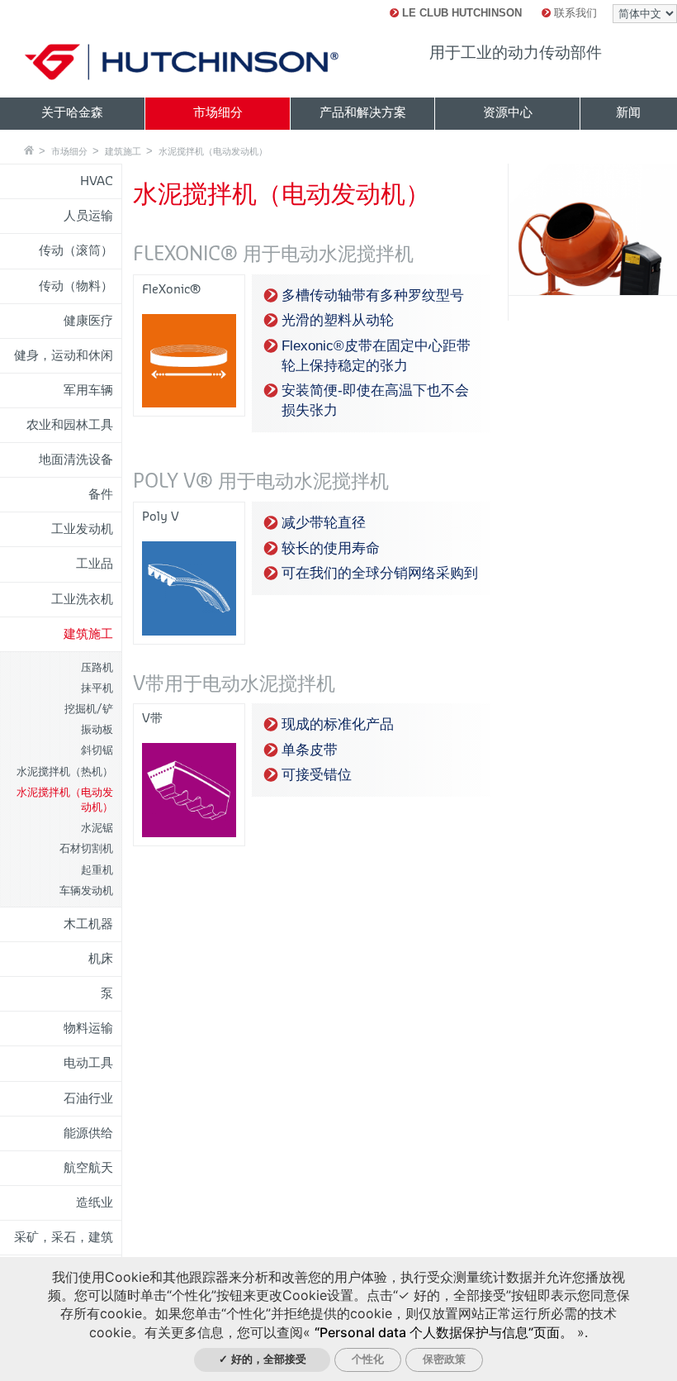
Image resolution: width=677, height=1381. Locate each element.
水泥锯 (97, 827)
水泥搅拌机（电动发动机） (213, 151)
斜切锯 (97, 750)
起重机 (97, 869)
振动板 (97, 729)
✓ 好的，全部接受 (262, 1359)
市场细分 (69, 151)
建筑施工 (123, 151)
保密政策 (444, 1359)
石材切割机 (86, 848)
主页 (29, 150)
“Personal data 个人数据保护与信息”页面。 (444, 1332)
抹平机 (97, 688)
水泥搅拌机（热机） (65, 771)
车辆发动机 (86, 890)
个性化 (368, 1359)
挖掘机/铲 (88, 708)
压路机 (97, 667)
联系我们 (574, 13)
